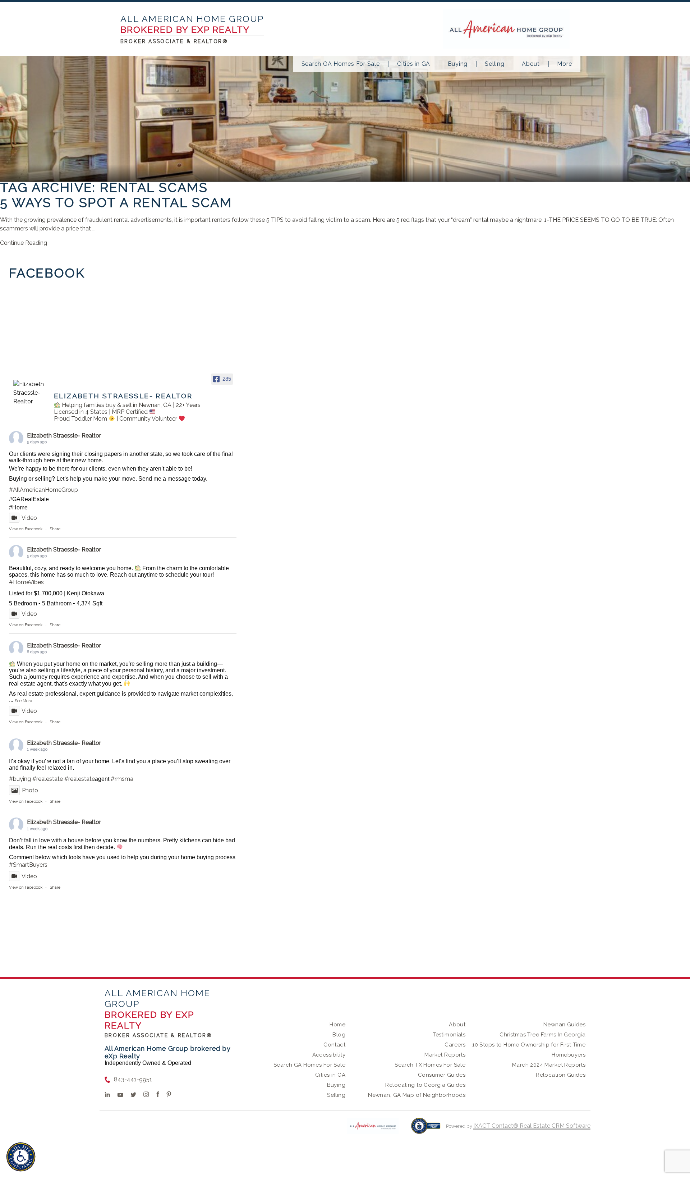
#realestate (47, 778)
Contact (334, 1044)
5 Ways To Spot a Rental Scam (116, 202)
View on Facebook (25, 529)
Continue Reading (23, 242)
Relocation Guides (560, 1075)
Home (337, 1024)
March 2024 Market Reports (549, 1065)
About (531, 64)
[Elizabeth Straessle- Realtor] (31, 393)
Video (29, 517)
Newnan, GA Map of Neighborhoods (416, 1095)
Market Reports (444, 1055)
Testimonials (449, 1034)
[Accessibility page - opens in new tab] (425, 1129)
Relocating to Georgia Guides (425, 1085)
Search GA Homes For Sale (341, 64)
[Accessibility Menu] (21, 1156)
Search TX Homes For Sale (430, 1065)
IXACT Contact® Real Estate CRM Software (531, 1125)
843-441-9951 (133, 1079)
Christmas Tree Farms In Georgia (542, 1034)
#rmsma (122, 778)
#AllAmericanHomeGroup (43, 489)
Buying (458, 64)
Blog (338, 1034)
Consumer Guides (441, 1075)
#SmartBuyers (28, 864)
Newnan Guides (564, 1024)
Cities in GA (413, 64)
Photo (30, 790)
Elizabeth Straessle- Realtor (64, 435)
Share (55, 529)
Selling (494, 64)
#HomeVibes (26, 582)
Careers (455, 1044)
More (564, 64)
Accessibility (328, 1055)
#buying (20, 778)
